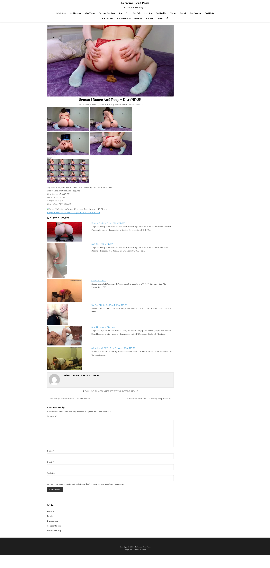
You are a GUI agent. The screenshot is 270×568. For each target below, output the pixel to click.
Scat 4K (183, 13)
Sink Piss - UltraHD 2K (102, 244)
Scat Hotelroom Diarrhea (103, 327)
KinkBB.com (90, 13)
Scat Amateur (196, 13)
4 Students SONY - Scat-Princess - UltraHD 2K (113, 348)
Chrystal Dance (98, 280)
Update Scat (61, 13)
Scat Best (148, 13)
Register (51, 511)
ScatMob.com (75, 13)
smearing (134, 391)
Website (51, 473)
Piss (128, 13)
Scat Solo (137, 13)
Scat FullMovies (124, 18)
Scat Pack (138, 18)
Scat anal (117, 391)
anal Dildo (95, 391)
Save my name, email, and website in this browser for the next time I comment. (87, 484)
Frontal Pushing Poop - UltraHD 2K (108, 223)
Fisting (173, 13)
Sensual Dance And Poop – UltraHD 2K (110, 99)
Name (50, 451)
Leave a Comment (121, 104)
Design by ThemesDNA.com (135, 549)
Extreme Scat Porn (135, 3)
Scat (120, 13)
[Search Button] (167, 18)
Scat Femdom (107, 18)
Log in (50, 516)
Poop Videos (104, 391)
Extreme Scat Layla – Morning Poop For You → (150, 398)
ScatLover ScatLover (88, 104)
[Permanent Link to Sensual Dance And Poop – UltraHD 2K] (110, 60)
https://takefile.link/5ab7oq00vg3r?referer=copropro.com (73, 212)
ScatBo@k (150, 18)
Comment (52, 416)
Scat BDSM (209, 13)
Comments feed (54, 525)
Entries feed (52, 521)
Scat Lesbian (161, 13)
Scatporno (126, 391)
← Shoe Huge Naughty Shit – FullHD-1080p (68, 398)
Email (50, 462)
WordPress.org (54, 530)
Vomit (160, 18)
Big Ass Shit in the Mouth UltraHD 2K (109, 305)
